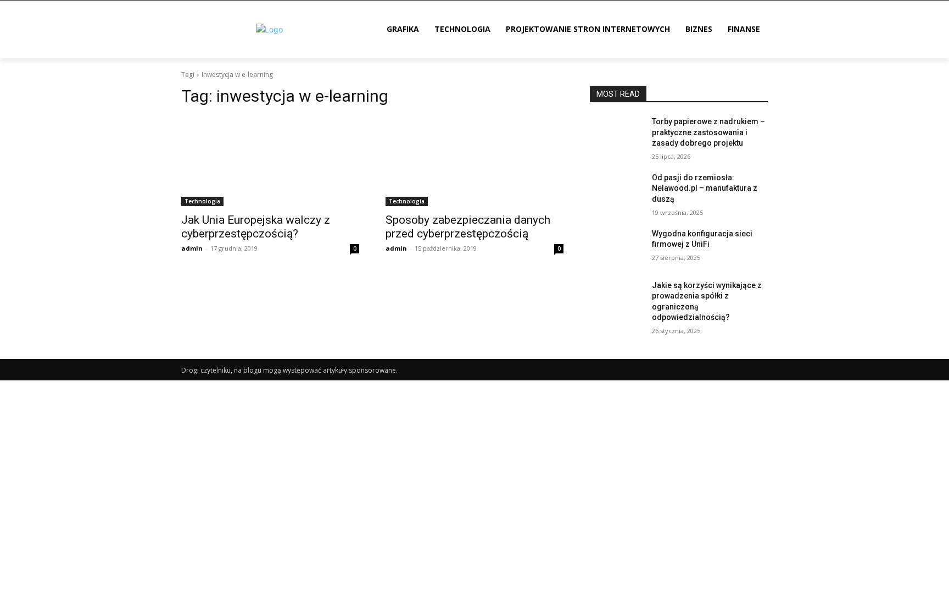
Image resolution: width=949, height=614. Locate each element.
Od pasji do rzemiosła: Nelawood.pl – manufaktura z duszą (704, 188)
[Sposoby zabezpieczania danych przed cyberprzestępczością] (474, 161)
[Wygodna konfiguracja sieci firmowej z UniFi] (616, 247)
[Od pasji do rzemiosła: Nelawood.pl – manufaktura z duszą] (616, 191)
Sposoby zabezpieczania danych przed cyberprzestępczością (468, 226)
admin (192, 248)
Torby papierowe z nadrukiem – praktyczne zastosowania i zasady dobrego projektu (708, 132)
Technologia (202, 201)
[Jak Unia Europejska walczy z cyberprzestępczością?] (270, 161)
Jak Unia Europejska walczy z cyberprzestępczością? (255, 226)
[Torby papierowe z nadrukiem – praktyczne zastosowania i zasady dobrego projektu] (616, 135)
